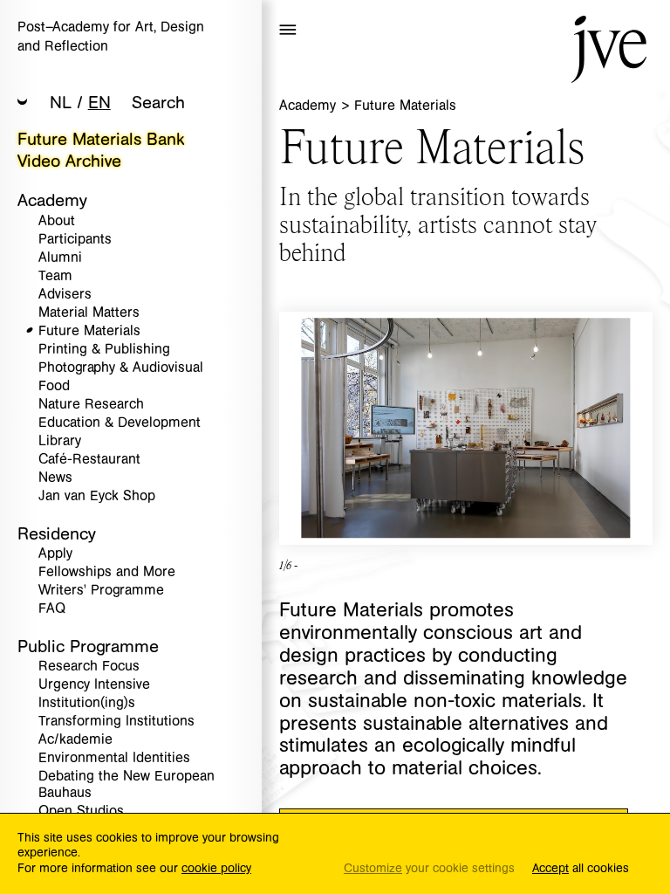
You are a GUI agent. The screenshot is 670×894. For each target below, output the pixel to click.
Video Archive (69, 161)
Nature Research (91, 404)
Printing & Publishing (104, 349)
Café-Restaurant (89, 459)
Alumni (60, 258)
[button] (22, 103)
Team (55, 276)
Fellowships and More (106, 572)
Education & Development (119, 423)
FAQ (51, 609)
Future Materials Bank (100, 139)
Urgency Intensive (94, 685)
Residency (56, 534)
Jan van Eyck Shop (96, 496)
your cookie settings (429, 869)
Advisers (65, 294)
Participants (75, 239)
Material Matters (89, 313)
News (55, 478)
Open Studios (81, 811)
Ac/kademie (75, 740)
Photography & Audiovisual (120, 368)
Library (59, 441)
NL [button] (61, 103)
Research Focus (89, 666)
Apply (55, 554)
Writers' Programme (101, 590)
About (56, 221)
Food (54, 386)
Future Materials (89, 331)
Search (158, 103)
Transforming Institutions (116, 721)
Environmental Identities (114, 758)
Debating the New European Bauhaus (126, 784)
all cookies (580, 869)
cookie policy (216, 869)
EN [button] (99, 103)
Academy (52, 200)
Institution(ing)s (86, 703)
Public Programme (88, 646)
